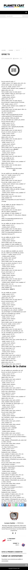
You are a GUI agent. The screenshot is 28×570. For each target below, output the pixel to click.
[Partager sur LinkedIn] (7, 505)
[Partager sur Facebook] (3, 505)
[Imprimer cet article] (14, 505)
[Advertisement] (14, 34)
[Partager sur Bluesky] (23, 505)
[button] (26, 12)
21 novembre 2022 (7, 58)
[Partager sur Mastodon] (18, 505)
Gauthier (17, 58)
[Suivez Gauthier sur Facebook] (15, 533)
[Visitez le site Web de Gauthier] (13, 533)
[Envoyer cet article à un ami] (11, 505)
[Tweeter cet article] (5, 505)
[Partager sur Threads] (25, 505)
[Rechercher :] (14, 16)
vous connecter (11, 559)
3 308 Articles (20, 523)
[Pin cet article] (9, 505)
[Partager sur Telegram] (21, 505)
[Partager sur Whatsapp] (16, 505)
